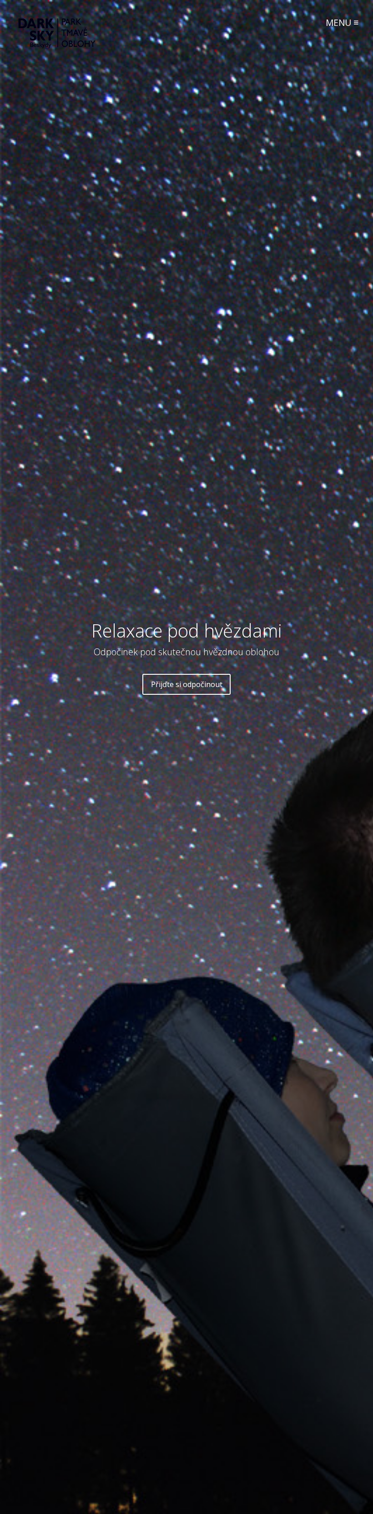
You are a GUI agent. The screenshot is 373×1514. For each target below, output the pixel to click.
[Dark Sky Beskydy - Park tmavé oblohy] (57, 46)
